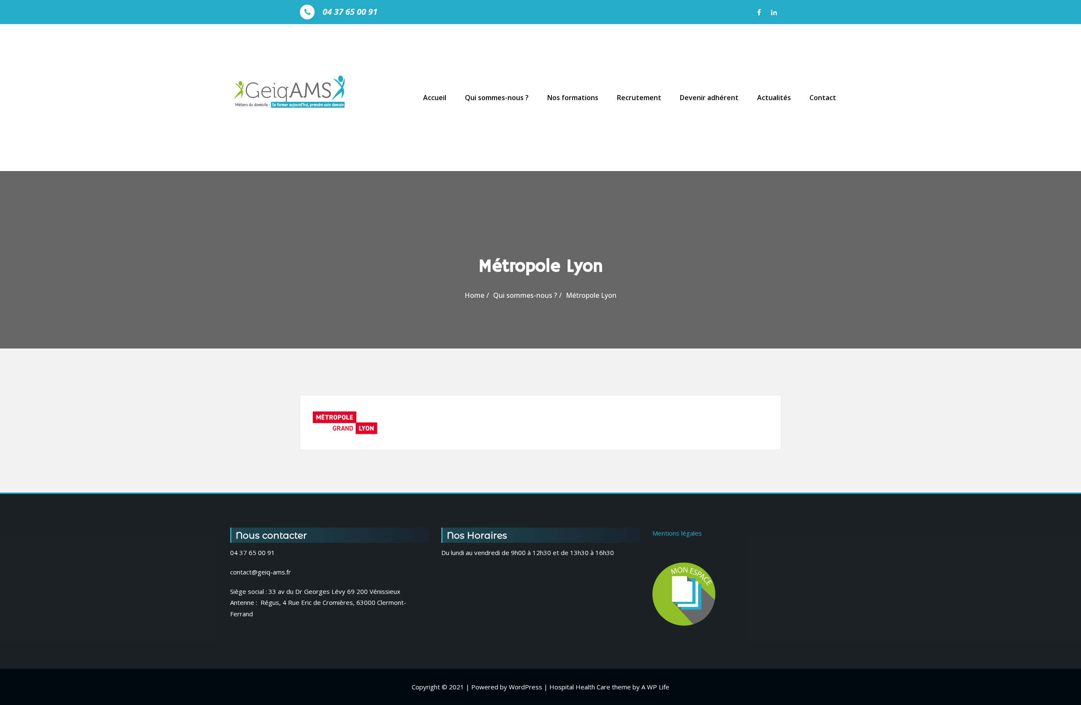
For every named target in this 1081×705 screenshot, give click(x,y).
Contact (822, 97)
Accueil (434, 97)
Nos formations (572, 97)
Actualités (774, 97)
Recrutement (639, 97)
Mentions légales (677, 533)
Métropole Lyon (591, 295)
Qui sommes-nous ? (497, 97)
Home (474, 295)
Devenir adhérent (709, 97)
